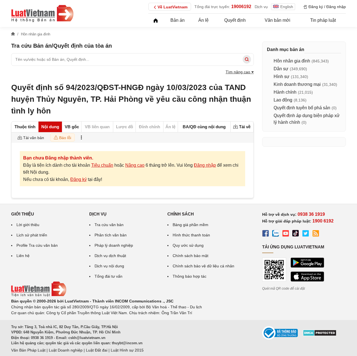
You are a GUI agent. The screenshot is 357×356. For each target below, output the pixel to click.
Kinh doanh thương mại (297, 84)
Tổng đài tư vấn (108, 276)
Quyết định (235, 20)
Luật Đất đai (96, 350)
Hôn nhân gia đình (292, 61)
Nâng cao (134, 165)
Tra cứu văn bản (109, 224)
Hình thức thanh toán (191, 235)
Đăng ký (78, 179)
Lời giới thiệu (27, 224)
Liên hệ (23, 255)
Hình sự (282, 76)
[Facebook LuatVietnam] (265, 234)
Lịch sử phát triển (31, 235)
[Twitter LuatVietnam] (305, 234)
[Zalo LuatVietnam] (275, 234)
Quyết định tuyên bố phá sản (302, 107)
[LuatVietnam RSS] (315, 234)
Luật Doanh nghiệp (66, 350)
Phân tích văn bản (111, 235)
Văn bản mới (277, 20)
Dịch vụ (261, 6)
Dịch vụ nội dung (109, 266)
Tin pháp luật (323, 20)
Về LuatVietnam (172, 7)
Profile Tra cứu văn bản (37, 245)
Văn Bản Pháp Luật (28, 350)
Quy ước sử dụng (188, 245)
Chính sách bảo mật (190, 255)
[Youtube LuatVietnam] (285, 234)
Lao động (283, 100)
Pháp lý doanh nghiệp (114, 245)
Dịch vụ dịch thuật (110, 255)
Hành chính (285, 92)
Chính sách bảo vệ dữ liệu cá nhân (203, 266)
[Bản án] (42, 13)
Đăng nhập (205, 165)
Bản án (177, 20)
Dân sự (281, 68)
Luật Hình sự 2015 (127, 350)
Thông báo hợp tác (189, 276)
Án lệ (203, 20)
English (286, 6)
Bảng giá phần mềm (190, 224)
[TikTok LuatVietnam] (295, 234)
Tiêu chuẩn (102, 165)
